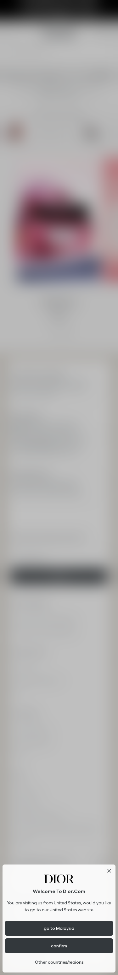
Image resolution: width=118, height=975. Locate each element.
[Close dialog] (109, 871)
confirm (59, 945)
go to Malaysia (59, 928)
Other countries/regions (59, 962)
